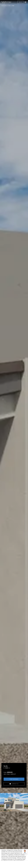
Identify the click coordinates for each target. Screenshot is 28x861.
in (6, 768)
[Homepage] (6, 2)
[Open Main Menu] (25, 2)
